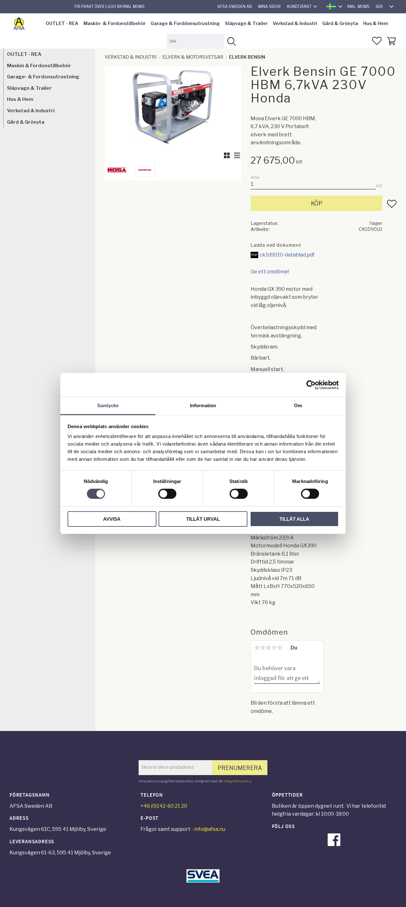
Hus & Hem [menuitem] (375, 23)
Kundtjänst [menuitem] (299, 6)
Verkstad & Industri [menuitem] (295, 23)
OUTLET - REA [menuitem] (62, 23)
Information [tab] (203, 405)
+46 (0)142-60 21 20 (164, 806)
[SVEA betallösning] (203, 881)
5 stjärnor (280, 647)
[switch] (167, 494)
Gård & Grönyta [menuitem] (340, 23)
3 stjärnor (268, 647)
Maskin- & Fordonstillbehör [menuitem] (114, 23)
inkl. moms (358, 6)
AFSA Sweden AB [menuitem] (234, 6)
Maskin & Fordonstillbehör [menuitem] (39, 65)
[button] (377, 41)
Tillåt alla (294, 519)
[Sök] (231, 41)
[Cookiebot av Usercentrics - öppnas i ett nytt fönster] (311, 384)
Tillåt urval (203, 519)
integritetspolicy (237, 781)
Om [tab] (298, 405)
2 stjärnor (262, 647)
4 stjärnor (274, 647)
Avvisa (112, 519)
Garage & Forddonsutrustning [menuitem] (185, 23)
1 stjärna (257, 647)
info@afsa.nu (209, 829)
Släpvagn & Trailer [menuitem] (246, 23)
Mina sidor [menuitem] (269, 6)
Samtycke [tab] (108, 405)
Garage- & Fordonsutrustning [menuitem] (43, 77)
